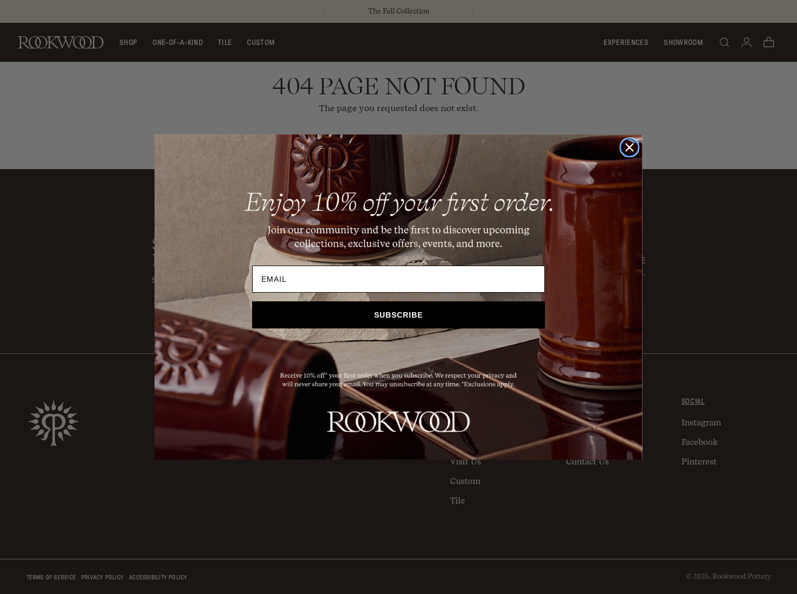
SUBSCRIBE (398, 315)
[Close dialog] (629, 147)
